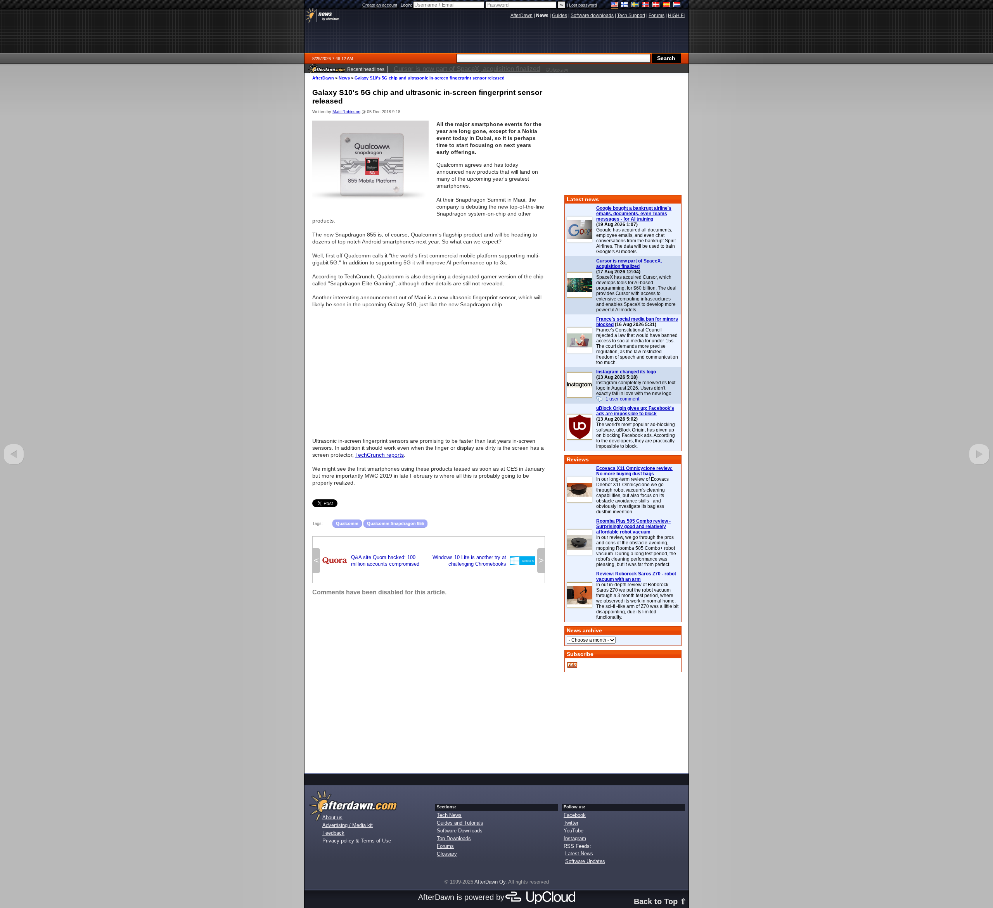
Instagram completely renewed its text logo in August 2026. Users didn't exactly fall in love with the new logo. (635, 388)
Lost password (583, 5)
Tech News (449, 815)
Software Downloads (460, 831)
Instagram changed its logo (626, 372)
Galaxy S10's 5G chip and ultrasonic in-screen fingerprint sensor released (430, 78)
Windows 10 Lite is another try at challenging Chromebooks (483, 560)
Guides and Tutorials (460, 823)
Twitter (571, 823)
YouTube (573, 831)
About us (332, 817)
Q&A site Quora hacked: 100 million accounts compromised (370, 560)
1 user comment (622, 399)
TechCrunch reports (379, 455)
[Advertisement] (428, 369)
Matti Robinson (346, 111)
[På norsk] (645, 5)
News (344, 78)
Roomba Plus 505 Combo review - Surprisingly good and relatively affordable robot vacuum (633, 526)
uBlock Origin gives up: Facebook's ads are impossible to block (635, 411)
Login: (407, 5)
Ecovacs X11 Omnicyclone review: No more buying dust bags (634, 471)
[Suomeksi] (624, 5)
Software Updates (585, 861)
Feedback (333, 833)
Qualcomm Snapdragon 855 (395, 523)
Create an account (379, 5)
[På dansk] (656, 5)
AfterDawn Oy (489, 882)
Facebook (575, 815)
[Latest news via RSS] (572, 665)
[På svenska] (635, 5)
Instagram (575, 838)
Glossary (447, 854)
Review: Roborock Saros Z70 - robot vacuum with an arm (636, 576)
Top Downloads (454, 838)
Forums (445, 846)
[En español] (666, 5)
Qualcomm (347, 523)
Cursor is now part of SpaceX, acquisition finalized (629, 263)
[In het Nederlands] (677, 5)
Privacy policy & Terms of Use (356, 841)
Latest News (579, 853)
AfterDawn (323, 78)
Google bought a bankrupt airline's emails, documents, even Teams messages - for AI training (633, 213)
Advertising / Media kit (347, 825)
